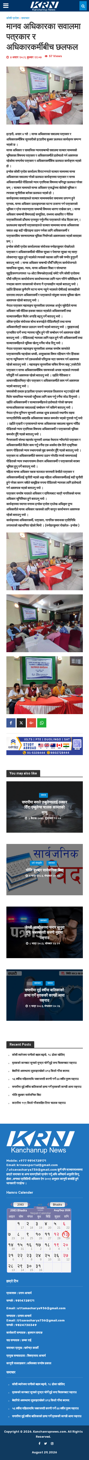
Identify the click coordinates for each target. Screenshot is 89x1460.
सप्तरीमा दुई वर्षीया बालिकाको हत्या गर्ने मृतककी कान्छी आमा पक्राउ (44, 995)
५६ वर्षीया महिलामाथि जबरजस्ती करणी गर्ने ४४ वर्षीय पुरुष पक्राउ (45, 1079)
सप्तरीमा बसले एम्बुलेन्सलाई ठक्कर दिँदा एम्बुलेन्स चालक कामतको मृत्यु (44, 807)
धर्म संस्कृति (37, 862)
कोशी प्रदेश (12, 18)
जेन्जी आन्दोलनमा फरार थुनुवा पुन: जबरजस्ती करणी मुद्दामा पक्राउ (45, 932)
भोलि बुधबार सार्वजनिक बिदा (44, 870)
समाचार (25, 18)
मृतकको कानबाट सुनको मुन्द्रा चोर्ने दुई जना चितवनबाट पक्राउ (44, 1062)
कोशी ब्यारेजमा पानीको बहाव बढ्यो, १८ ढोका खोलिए (38, 1054)
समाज (43, 795)
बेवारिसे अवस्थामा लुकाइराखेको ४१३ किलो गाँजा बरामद (40, 1071)
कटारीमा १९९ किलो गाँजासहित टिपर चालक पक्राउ (39, 1103)
